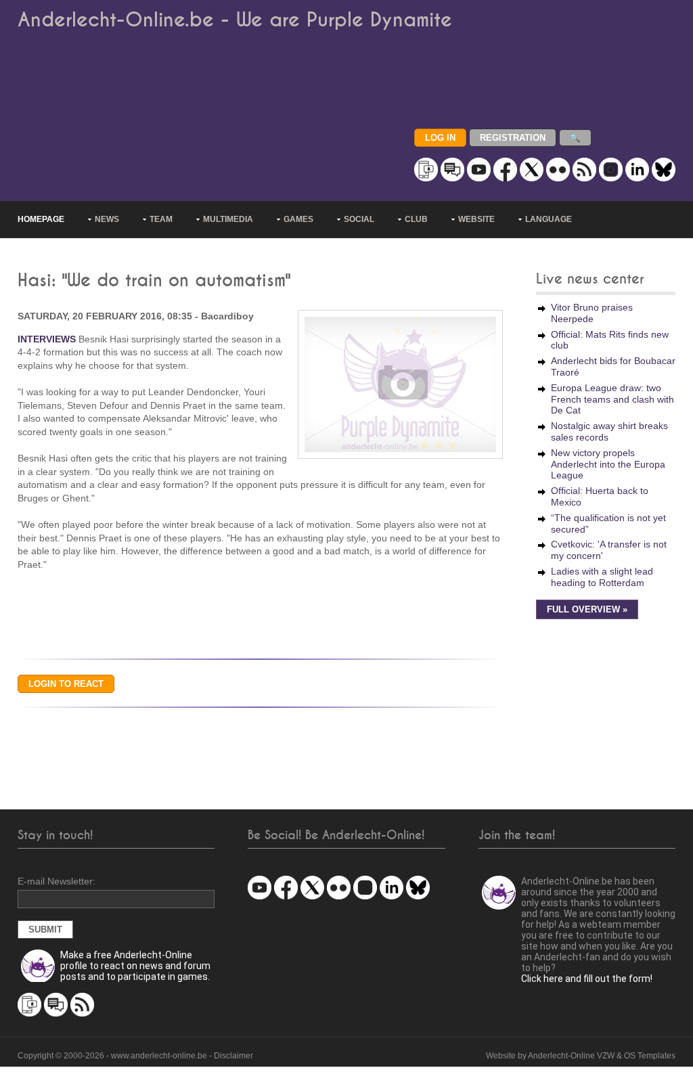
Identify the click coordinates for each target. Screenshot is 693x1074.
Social (359, 219)
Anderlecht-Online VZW (571, 1055)
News (107, 219)
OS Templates (649, 1055)
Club (416, 219)
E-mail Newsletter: (56, 881)
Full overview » (587, 609)
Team (161, 219)
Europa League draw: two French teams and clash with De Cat (612, 399)
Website (476, 219)
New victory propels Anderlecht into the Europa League (608, 464)
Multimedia (228, 219)
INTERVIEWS (47, 339)
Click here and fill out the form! (586, 978)
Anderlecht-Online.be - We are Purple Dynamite (235, 20)
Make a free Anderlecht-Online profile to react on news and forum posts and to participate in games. (135, 965)
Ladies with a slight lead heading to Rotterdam (602, 577)
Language (548, 219)
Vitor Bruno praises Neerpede (592, 313)
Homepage (41, 219)
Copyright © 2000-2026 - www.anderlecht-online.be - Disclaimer (135, 1055)
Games (298, 219)
